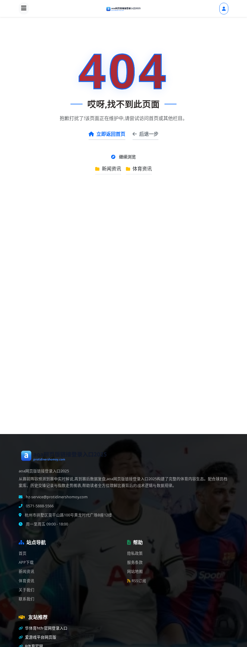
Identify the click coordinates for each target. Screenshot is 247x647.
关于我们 (26, 589)
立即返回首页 (110, 134)
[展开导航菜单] (24, 8)
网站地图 (135, 571)
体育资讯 (141, 168)
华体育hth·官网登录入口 (45, 628)
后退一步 (148, 134)
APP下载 (26, 562)
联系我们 (26, 598)
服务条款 (135, 562)
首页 (23, 553)
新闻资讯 (111, 168)
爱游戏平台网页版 (40, 637)
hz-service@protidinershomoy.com (56, 497)
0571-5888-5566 (39, 506)
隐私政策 (135, 553)
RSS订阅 (139, 580)
